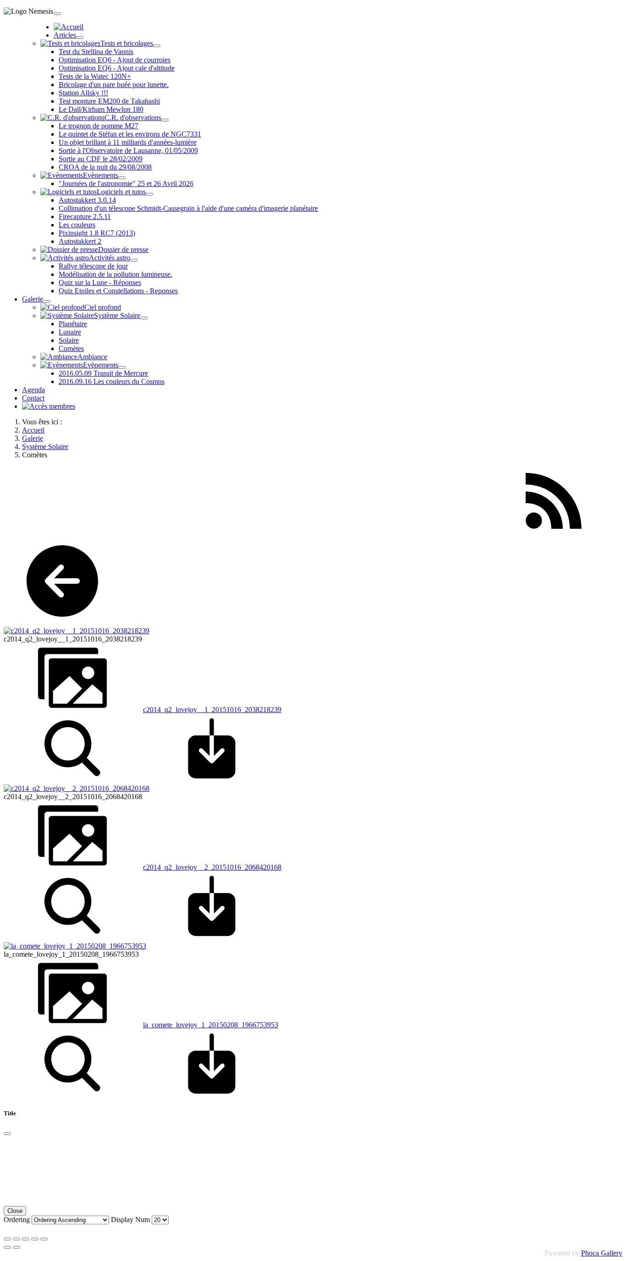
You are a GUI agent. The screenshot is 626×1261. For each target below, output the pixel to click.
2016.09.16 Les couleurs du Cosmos (112, 381)
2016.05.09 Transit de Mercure (103, 373)
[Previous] (7, 1247)
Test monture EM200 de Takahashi (109, 101)
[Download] (211, 780)
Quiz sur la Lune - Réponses (100, 282)
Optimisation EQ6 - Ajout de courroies (114, 60)
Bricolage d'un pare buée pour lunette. (114, 84)
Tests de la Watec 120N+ (95, 76)
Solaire (69, 340)
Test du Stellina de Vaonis (96, 51)
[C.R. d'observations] (165, 120)
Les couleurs (77, 225)
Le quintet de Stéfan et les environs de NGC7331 (130, 134)
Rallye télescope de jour (93, 266)
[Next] (16, 1247)
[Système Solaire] (144, 318)
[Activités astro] (133, 260)
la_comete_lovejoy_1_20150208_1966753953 (210, 1025)
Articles (65, 35)
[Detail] (72, 780)
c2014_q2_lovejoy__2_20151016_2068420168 (212, 867)
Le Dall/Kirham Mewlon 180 (101, 109)
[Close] (7, 1133)
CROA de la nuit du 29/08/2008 (105, 167)
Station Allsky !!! (83, 93)
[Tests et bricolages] (156, 45)
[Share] (16, 1239)
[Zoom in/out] (34, 1239)
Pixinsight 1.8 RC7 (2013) (97, 233)
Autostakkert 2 (80, 241)
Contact (33, 398)
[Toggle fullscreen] (25, 1239)
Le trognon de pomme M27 (98, 126)
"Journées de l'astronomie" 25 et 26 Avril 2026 (126, 183)
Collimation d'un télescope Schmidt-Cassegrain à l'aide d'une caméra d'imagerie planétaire (188, 208)
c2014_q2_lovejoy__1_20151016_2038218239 (212, 709)
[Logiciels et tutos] (149, 194)
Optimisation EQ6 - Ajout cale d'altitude (117, 68)
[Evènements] (122, 177)
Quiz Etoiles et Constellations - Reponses (118, 291)
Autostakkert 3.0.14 (87, 200)
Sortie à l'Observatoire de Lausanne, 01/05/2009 (128, 150)
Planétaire (73, 324)
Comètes (71, 348)
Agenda (33, 390)
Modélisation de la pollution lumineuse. (115, 274)
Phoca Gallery (601, 1253)
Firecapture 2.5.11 (85, 216)
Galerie (32, 299)
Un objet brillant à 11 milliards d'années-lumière (128, 142)
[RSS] (553, 533)
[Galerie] (46, 301)
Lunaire (70, 332)
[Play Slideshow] (44, 1239)
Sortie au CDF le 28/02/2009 (101, 159)
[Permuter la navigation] (57, 13)
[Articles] (79, 37)
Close (14, 1210)
